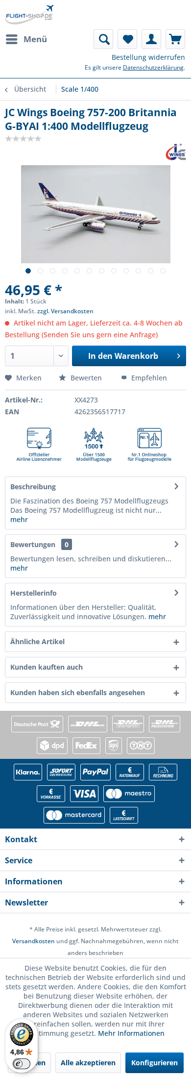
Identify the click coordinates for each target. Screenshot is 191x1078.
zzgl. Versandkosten (65, 311)
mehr (19, 519)
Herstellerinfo (33, 593)
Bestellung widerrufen (148, 57)
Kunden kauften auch (46, 667)
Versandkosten (33, 941)
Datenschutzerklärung (153, 67)
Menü (35, 39)
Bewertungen (32, 544)
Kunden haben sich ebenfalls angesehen (77, 692)
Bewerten (86, 377)
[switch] (21, 1063)
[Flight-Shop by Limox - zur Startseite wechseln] (29, 15)
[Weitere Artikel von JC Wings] (176, 151)
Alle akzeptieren (88, 1062)
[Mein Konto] (151, 39)
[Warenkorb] (175, 39)
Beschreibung (33, 486)
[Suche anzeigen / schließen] (103, 39)
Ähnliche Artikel (37, 641)
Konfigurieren (154, 1062)
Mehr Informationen (131, 1033)
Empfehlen (148, 377)
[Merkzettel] (127, 39)
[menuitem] (26, 39)
